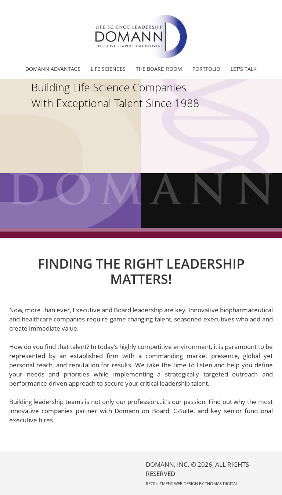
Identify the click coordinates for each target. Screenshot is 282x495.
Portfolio (206, 68)
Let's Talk (244, 68)
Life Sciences (108, 68)
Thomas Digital (221, 483)
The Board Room (159, 68)
